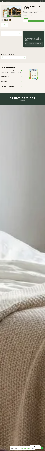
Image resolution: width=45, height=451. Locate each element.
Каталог (8, 1)
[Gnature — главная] (4, 1)
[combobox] (31, 1)
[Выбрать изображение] (2, 20)
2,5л (27, 15)
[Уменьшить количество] (24, 21)
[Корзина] (42, 1)
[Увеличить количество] (27, 21)
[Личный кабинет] (40, 1)
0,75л (25, 15)
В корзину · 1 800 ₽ (36, 20)
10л (30, 15)
